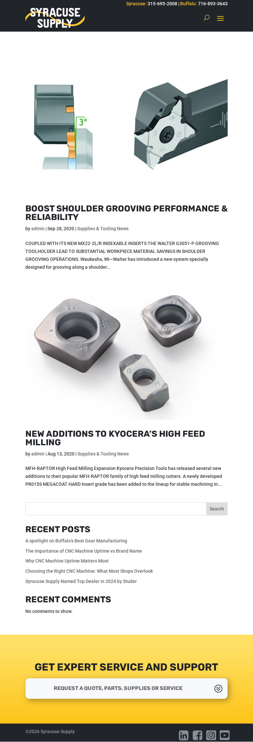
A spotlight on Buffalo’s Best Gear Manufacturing (76, 540)
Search (217, 508)
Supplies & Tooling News (102, 228)
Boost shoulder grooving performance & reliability (126, 213)
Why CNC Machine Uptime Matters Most (67, 560)
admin (37, 228)
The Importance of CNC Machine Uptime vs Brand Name (84, 551)
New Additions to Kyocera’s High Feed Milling (115, 438)
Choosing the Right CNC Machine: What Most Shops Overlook (89, 571)
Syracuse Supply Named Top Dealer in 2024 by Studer (81, 581)
